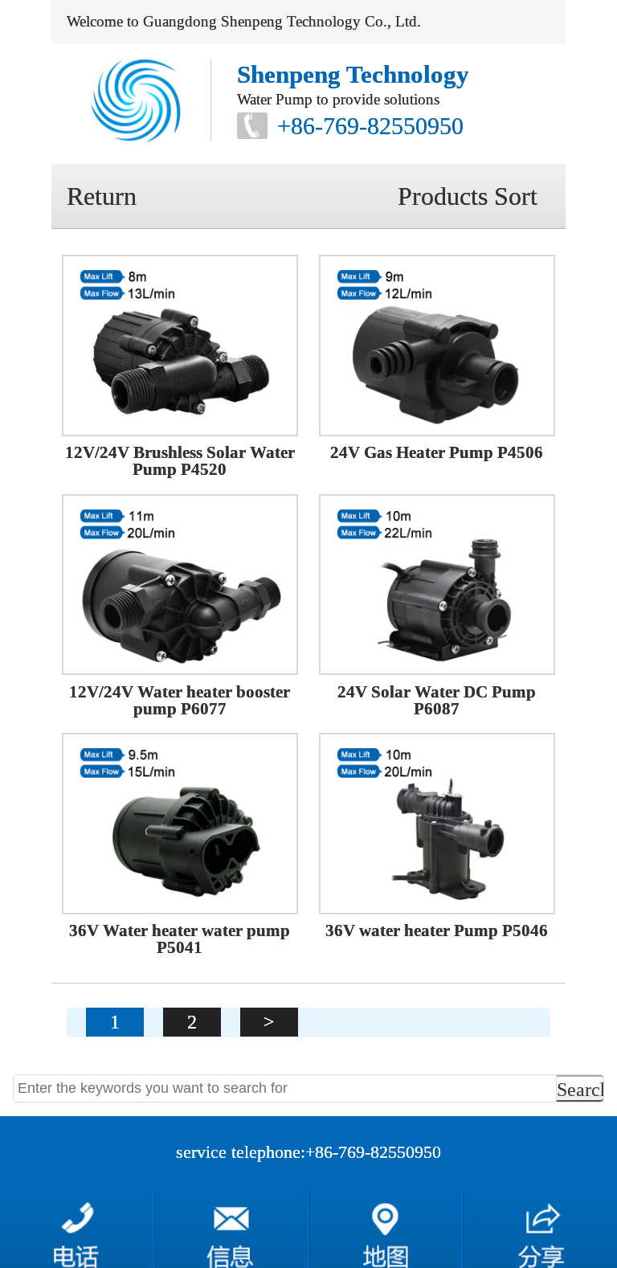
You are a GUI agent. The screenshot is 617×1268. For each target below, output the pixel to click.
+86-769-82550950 (370, 125)
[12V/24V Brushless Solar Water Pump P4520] (180, 345)
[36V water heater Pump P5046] (437, 823)
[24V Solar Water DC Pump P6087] (437, 585)
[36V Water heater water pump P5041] (180, 823)
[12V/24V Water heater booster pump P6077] (180, 585)
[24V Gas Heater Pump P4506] (437, 345)
